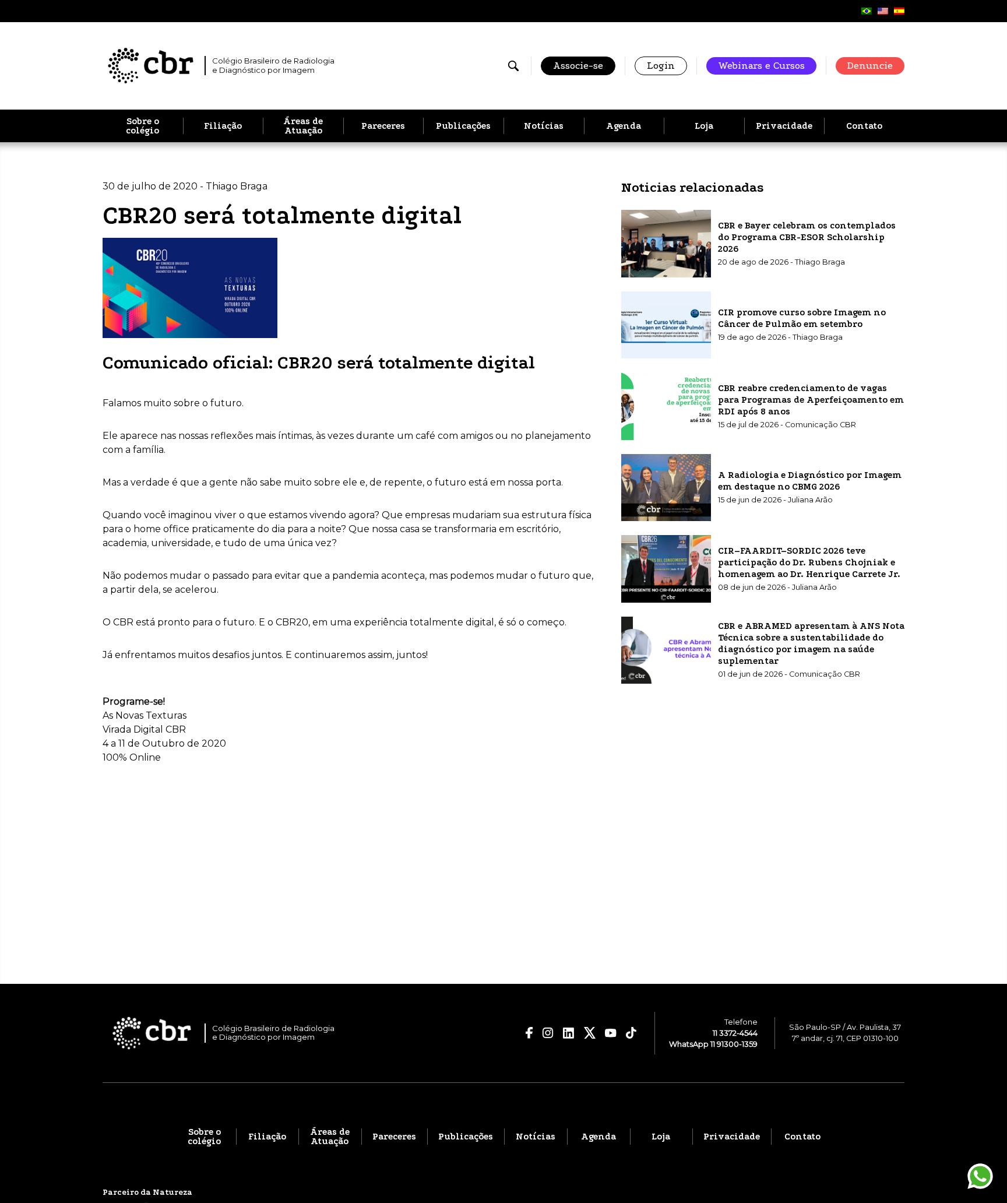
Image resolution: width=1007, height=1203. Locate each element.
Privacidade (784, 126)
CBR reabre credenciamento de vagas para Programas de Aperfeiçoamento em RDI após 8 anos (811, 399)
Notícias (544, 126)
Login (661, 65)
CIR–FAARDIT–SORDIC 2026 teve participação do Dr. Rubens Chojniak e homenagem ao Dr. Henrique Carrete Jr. (809, 562)
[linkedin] (569, 1033)
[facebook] (529, 1033)
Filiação (223, 126)
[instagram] (548, 1033)
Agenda (623, 126)
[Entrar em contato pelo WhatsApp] (980, 1176)
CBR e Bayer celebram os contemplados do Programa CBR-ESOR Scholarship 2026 (807, 237)
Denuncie (870, 65)
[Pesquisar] (513, 66)
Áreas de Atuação (303, 126)
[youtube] (611, 1033)
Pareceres (383, 126)
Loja (704, 126)
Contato (864, 126)
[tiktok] (631, 1033)
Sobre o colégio (142, 126)
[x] (590, 1033)
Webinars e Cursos (761, 65)
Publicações (463, 126)
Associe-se (578, 65)
